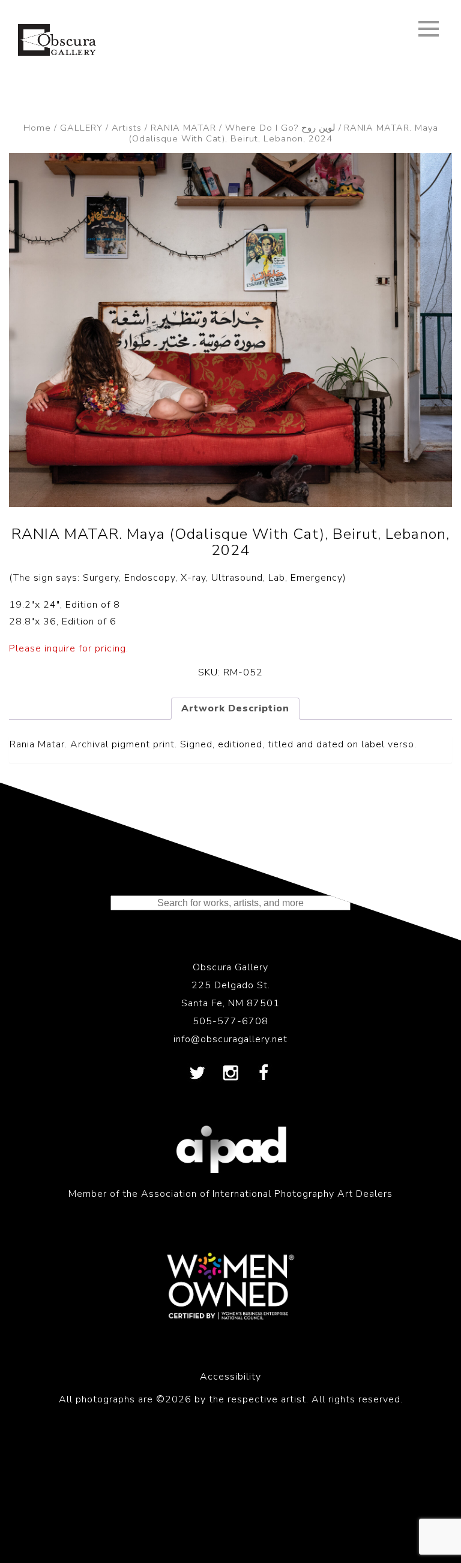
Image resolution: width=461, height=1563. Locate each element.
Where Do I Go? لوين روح (280, 128)
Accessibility (230, 1376)
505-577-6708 (230, 1021)
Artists (127, 128)
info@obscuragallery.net (230, 1039)
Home (37, 128)
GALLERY (81, 128)
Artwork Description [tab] (235, 708)
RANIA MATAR (183, 128)
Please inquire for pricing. (68, 648)
